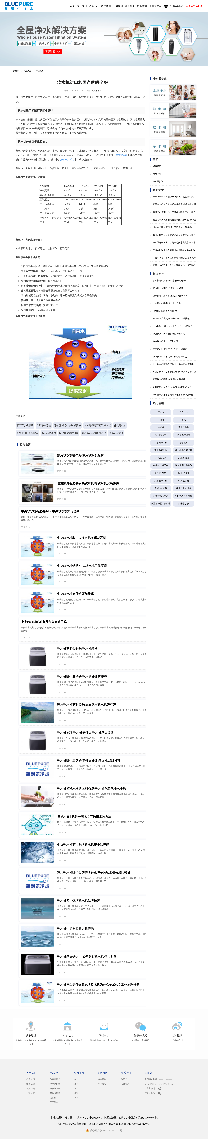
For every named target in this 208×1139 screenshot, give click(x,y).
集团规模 (30, 1084)
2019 (76, 1098)
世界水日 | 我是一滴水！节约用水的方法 (84, 816)
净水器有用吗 (160, 450)
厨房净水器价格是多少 (94, 433)
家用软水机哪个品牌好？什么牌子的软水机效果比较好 (93, 872)
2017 (76, 1088)
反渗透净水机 (160, 443)
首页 (72, 6)
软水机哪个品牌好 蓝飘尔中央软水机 (170, 296)
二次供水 (183, 412)
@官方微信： (151, 1093)
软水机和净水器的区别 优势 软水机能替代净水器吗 (91, 788)
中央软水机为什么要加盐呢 (75, 594)
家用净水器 (160, 435)
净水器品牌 (183, 427)
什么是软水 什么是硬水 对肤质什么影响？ (172, 326)
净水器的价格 (48, 433)
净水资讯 (39, 71)
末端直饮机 (55, 1093)
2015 (76, 1079)
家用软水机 (183, 473)
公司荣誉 (30, 1093)
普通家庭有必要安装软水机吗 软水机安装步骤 (88, 483)
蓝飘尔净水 (96, 91)
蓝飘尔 (16, 71)
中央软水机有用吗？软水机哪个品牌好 (83, 844)
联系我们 (142, 6)
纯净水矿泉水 (116, 433)
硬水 (184, 420)
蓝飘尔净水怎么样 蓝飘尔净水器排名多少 (172, 387)
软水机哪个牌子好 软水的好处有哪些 (82, 676)
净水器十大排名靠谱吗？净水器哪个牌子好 (173, 395)
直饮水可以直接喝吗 (27, 433)
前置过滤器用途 (160, 496)
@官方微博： (151, 1088)
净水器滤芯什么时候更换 (67, 425)
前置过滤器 (55, 1079)
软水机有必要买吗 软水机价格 (77, 648)
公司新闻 (118, 6)
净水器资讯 (158, 181)
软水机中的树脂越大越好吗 (75, 928)
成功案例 (106, 6)
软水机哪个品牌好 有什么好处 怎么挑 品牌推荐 (88, 760)
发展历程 (30, 1088)
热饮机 (53, 1098)
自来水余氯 (183, 503)
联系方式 (125, 1079)
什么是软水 (120, 425)
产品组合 (54, 1102)
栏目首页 (157, 166)
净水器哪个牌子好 (183, 450)
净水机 (64, 159)
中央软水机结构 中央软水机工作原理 (82, 566)
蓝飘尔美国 (155, 6)
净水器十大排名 (183, 488)
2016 (76, 1084)
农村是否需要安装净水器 (97, 425)
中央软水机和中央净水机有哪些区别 (81, 538)
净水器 (68, 1117)
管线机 (161, 427)
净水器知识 (26, 71)
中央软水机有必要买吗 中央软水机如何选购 (50, 511)
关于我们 (82, 6)
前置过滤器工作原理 (160, 503)
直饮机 (161, 420)
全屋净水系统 (44, 425)
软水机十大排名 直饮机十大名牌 (168, 288)
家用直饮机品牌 (24, 425)
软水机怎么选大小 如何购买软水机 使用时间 (87, 956)
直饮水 (161, 412)
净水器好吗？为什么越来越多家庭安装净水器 (174, 242)
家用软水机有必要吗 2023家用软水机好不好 (86, 704)
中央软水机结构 (160, 465)
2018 (76, 1093)
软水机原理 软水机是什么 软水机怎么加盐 (85, 732)
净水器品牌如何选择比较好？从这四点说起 (173, 227)
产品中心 (94, 6)
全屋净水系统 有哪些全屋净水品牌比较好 (172, 318)
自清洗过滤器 (183, 435)
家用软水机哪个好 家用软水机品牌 (80, 455)
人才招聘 (125, 1084)
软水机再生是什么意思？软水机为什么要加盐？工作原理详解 (98, 984)
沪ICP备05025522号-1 (138, 1123)
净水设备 (183, 443)
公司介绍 (30, 1079)
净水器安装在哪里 (69, 433)
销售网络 (102, 1079)
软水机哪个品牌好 (183, 465)
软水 (72, 159)
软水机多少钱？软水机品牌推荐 (78, 900)
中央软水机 (122, 155)
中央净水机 (55, 1084)
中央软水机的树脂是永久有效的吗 (44, 622)
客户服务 (130, 6)
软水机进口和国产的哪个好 (165, 311)
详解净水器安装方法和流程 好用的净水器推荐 (174, 258)
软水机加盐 (160, 473)
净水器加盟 (160, 458)
